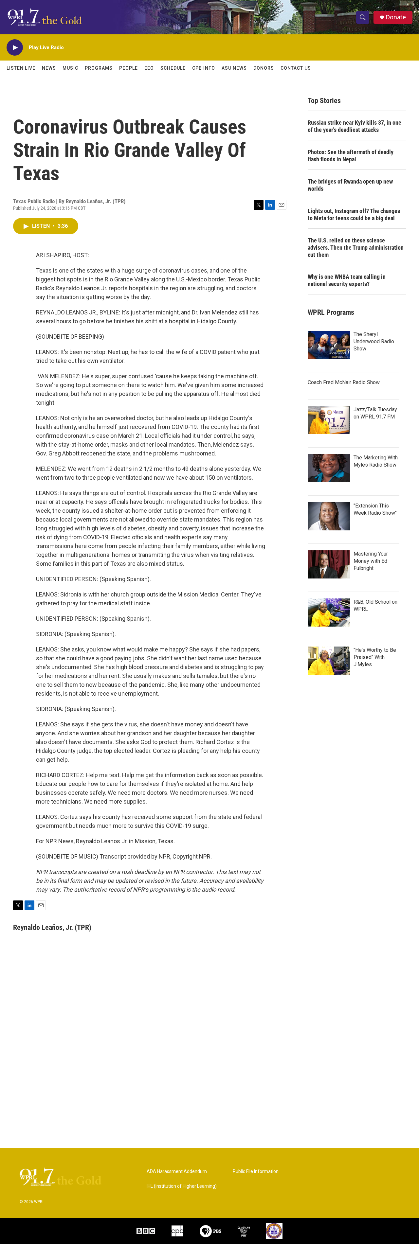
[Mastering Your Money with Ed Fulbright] (329, 564)
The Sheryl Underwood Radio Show (374, 341)
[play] (14, 47)
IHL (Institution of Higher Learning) (182, 1186)
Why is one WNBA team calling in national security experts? (347, 280)
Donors (263, 68)
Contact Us (296, 68)
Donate (396, 17)
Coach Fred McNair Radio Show (344, 382)
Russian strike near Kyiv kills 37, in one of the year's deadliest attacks (354, 126)
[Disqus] (209, 1059)
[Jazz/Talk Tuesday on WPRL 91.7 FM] (329, 420)
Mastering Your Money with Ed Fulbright (371, 561)
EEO (149, 68)
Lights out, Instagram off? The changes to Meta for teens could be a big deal (354, 214)
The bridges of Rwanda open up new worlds (350, 185)
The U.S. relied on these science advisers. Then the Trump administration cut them (356, 247)
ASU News (234, 68)
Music (70, 68)
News (49, 68)
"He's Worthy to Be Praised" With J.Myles (375, 657)
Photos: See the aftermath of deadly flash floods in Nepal (350, 156)
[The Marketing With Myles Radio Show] (329, 468)
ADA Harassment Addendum (177, 1171)
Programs (99, 68)
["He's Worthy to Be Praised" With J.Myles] (329, 661)
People (128, 68)
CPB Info (203, 68)
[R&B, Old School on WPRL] (329, 612)
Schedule (173, 68)
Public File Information (256, 1171)
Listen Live (21, 68)
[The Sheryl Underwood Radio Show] (329, 345)
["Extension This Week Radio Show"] (329, 516)
